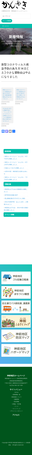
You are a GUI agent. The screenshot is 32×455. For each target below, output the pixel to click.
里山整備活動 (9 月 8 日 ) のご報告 (15, 198)
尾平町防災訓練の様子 (11, 195)
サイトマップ (16, 409)
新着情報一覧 (16, 394)
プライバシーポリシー (16, 411)
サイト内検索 (6, 21)
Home (16, 392)
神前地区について (17, 397)
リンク (16, 406)
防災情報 (16, 401)
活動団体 (16, 399)
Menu (6, 26)
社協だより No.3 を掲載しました (14, 168)
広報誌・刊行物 (16, 404)
